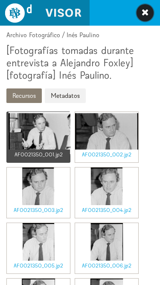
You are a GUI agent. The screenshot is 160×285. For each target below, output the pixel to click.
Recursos (24, 95)
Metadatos (65, 95)
